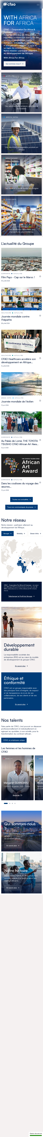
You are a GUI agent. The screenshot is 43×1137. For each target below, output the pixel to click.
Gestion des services (36, 1133)
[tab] (6, 803)
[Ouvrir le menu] (38, 4)
